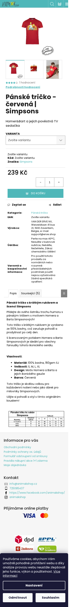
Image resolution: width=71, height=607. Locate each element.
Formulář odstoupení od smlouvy (26, 456)
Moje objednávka (15, 465)
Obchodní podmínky (17, 447)
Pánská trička (39, 213)
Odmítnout (18, 597)
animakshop (17, 497)
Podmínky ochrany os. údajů (22, 452)
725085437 (16, 488)
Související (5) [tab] (30, 293)
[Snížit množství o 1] (40, 182)
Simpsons (26, 162)
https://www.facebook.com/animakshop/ (37, 493)
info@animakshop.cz (23, 484)
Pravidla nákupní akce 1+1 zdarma (26, 461)
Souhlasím (50, 597)
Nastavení (34, 585)
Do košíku (38, 193)
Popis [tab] (13, 293)
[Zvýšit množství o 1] (58, 182)
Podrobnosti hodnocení (23, 87)
